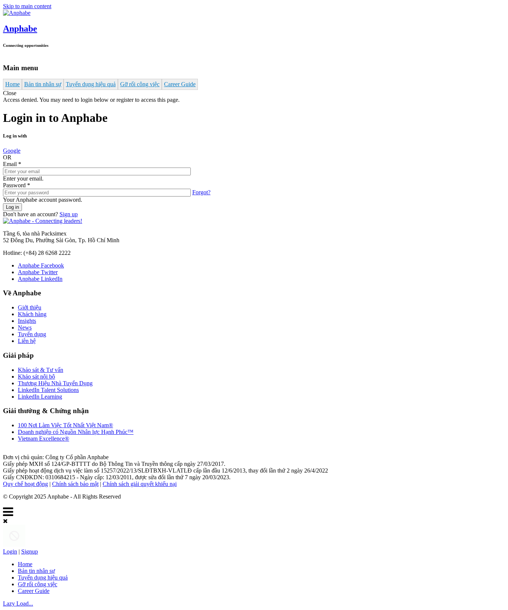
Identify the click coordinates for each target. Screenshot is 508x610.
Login (10, 551)
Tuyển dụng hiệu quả (91, 84)
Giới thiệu (29, 307)
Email (12, 164)
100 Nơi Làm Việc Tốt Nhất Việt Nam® (65, 425)
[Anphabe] (16, 13)
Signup (29, 551)
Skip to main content (27, 6)
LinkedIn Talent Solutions (48, 390)
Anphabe (20, 28)
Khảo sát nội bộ (36, 376)
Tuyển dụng (32, 334)
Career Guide (180, 84)
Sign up (69, 214)
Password (16, 185)
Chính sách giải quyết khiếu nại (140, 484)
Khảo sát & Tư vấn (40, 370)
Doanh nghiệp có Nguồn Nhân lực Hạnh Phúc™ (76, 432)
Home (12, 84)
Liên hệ (27, 341)
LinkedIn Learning (40, 396)
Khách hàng (32, 314)
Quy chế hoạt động (25, 484)
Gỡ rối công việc (140, 84)
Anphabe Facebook (41, 265)
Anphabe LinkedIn (40, 279)
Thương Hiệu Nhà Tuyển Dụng (55, 383)
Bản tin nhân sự (42, 84)
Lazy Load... (18, 603)
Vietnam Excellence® (43, 438)
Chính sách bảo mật (75, 484)
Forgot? (201, 192)
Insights (27, 321)
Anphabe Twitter (38, 272)
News (25, 327)
